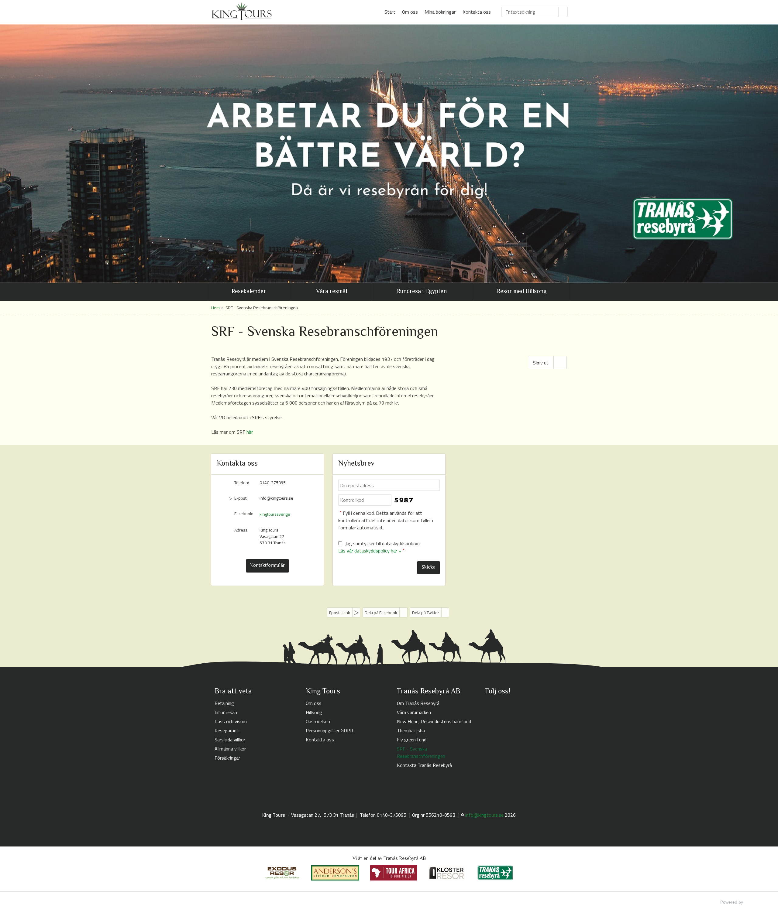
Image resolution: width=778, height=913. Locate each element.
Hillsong (314, 712)
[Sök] (563, 12)
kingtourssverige (275, 514)
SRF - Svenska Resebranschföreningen (421, 752)
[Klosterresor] (446, 872)
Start (389, 11)
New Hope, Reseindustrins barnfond (434, 721)
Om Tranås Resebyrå (418, 703)
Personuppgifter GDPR (329, 730)
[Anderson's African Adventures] (335, 872)
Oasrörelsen (318, 721)
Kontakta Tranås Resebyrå (424, 765)
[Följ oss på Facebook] (489, 706)
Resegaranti (227, 730)
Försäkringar (227, 757)
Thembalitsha (411, 730)
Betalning (224, 703)
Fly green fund (411, 739)
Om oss (410, 11)
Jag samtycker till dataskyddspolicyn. (379, 547)
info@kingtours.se (276, 498)
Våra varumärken (414, 712)
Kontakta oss (477, 11)
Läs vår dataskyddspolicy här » (369, 550)
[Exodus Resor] (282, 872)
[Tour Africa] (393, 872)
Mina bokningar (440, 11)
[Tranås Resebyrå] (495, 872)
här (249, 431)
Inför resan (226, 712)
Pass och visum (231, 721)
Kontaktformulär (267, 565)
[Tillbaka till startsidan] (242, 11)
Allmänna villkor (230, 748)
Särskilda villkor (230, 739)
